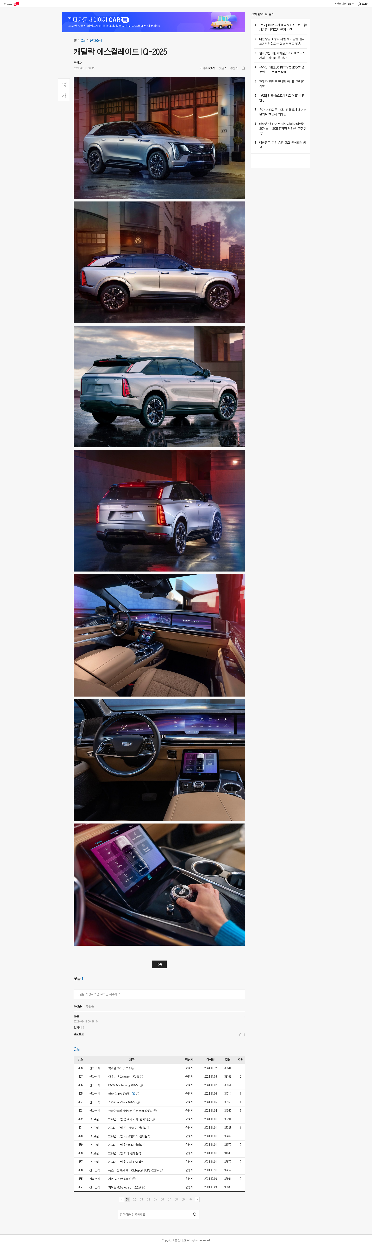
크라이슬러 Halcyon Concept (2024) (130, 1111)
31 (127, 1199)
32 (134, 1199)
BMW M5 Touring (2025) (123, 1085)
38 (176, 1199)
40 (190, 1199)
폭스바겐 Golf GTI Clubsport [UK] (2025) (133, 1170)
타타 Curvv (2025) (119, 1094)
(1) (133, 1094)
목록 (159, 964)
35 (155, 1199)
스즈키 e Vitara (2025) (122, 1102)
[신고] (243, 68)
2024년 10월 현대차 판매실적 (126, 1162)
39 (183, 1199)
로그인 (365, 3)
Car (83, 40)
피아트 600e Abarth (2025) (124, 1187)
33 (141, 1199)
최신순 (78, 1006)
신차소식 (96, 40)
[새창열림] (13, 4)
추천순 (90, 1006)
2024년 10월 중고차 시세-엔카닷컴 (129, 1119)
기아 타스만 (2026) (120, 1179)
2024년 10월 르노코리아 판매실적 (128, 1128)
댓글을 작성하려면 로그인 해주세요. (99, 994)
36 (162, 1199)
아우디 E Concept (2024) (123, 1077)
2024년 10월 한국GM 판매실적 (126, 1145)
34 (148, 1199)
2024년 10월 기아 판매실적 (124, 1153)
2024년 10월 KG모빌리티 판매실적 (129, 1136)
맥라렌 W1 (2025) (119, 1068)
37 (169, 1199)
